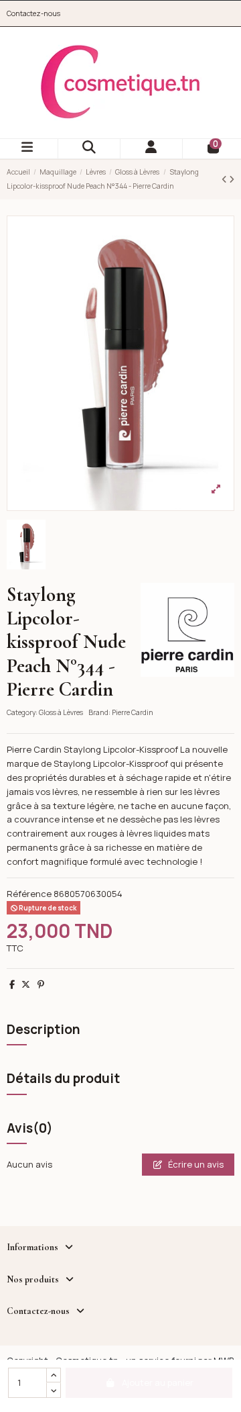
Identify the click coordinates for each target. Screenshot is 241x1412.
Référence (29, 894)
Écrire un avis (195, 1164)
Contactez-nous (33, 13)
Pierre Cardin (132, 712)
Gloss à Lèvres (61, 712)
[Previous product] (225, 179)
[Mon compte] (151, 148)
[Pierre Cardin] (187, 628)
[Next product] (231, 179)
